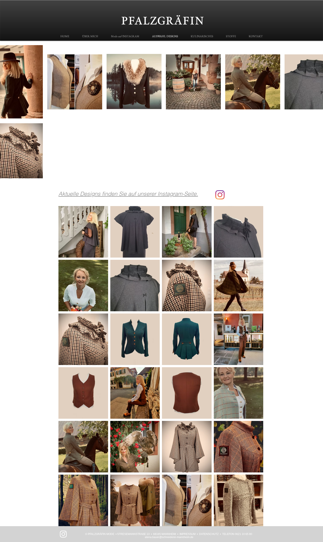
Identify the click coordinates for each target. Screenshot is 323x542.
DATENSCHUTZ (209, 534)
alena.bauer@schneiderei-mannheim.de (169, 537)
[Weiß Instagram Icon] (63, 534)
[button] (83, 232)
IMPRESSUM (188, 534)
